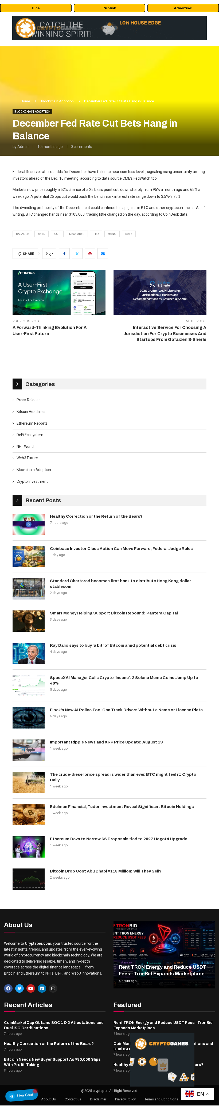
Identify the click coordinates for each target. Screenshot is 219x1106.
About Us (48, 1099)
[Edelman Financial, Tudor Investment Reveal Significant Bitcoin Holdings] (29, 814)
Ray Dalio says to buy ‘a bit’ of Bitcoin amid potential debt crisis (113, 645)
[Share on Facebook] (64, 253)
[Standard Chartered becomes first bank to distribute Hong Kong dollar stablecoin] (29, 589)
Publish (109, 8)
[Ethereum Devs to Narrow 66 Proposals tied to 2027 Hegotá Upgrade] (29, 847)
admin (23, 146)
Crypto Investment (32, 481)
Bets (41, 234)
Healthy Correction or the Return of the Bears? (96, 516)
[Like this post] (51, 253)
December (76, 234)
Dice (36, 8)
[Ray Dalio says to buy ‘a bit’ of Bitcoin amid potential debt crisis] (29, 653)
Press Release (29, 400)
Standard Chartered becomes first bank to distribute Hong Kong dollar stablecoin (120, 584)
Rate (128, 234)
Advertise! (183, 8)
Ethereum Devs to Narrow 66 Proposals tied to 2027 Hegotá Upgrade (118, 839)
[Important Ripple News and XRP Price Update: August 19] (29, 750)
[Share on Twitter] (77, 253)
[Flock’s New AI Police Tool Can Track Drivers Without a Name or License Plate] (29, 718)
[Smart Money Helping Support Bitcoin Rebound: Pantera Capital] (29, 621)
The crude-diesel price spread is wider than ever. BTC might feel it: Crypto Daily (123, 777)
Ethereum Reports (32, 423)
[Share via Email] (102, 253)
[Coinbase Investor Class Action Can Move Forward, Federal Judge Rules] (29, 556)
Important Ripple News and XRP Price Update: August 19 (106, 742)
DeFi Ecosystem (30, 435)
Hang (112, 234)
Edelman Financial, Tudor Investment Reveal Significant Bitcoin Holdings (122, 807)
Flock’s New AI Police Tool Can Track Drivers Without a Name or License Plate (126, 710)
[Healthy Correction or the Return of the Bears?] (29, 524)
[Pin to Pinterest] (90, 253)
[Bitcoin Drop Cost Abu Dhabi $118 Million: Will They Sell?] (29, 879)
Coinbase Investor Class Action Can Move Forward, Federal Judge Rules (121, 548)
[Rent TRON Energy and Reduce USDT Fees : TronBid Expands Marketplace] (164, 954)
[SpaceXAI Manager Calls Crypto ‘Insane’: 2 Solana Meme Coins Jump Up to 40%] (29, 685)
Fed (96, 234)
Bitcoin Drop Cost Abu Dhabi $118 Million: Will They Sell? (105, 871)
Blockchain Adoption (57, 101)
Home (25, 101)
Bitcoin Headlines (31, 411)
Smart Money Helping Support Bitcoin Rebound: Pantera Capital (114, 613)
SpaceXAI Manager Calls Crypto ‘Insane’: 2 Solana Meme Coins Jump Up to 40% (124, 680)
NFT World (25, 446)
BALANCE (22, 234)
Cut (57, 234)
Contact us (73, 1099)
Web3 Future (27, 458)
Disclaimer (98, 1099)
